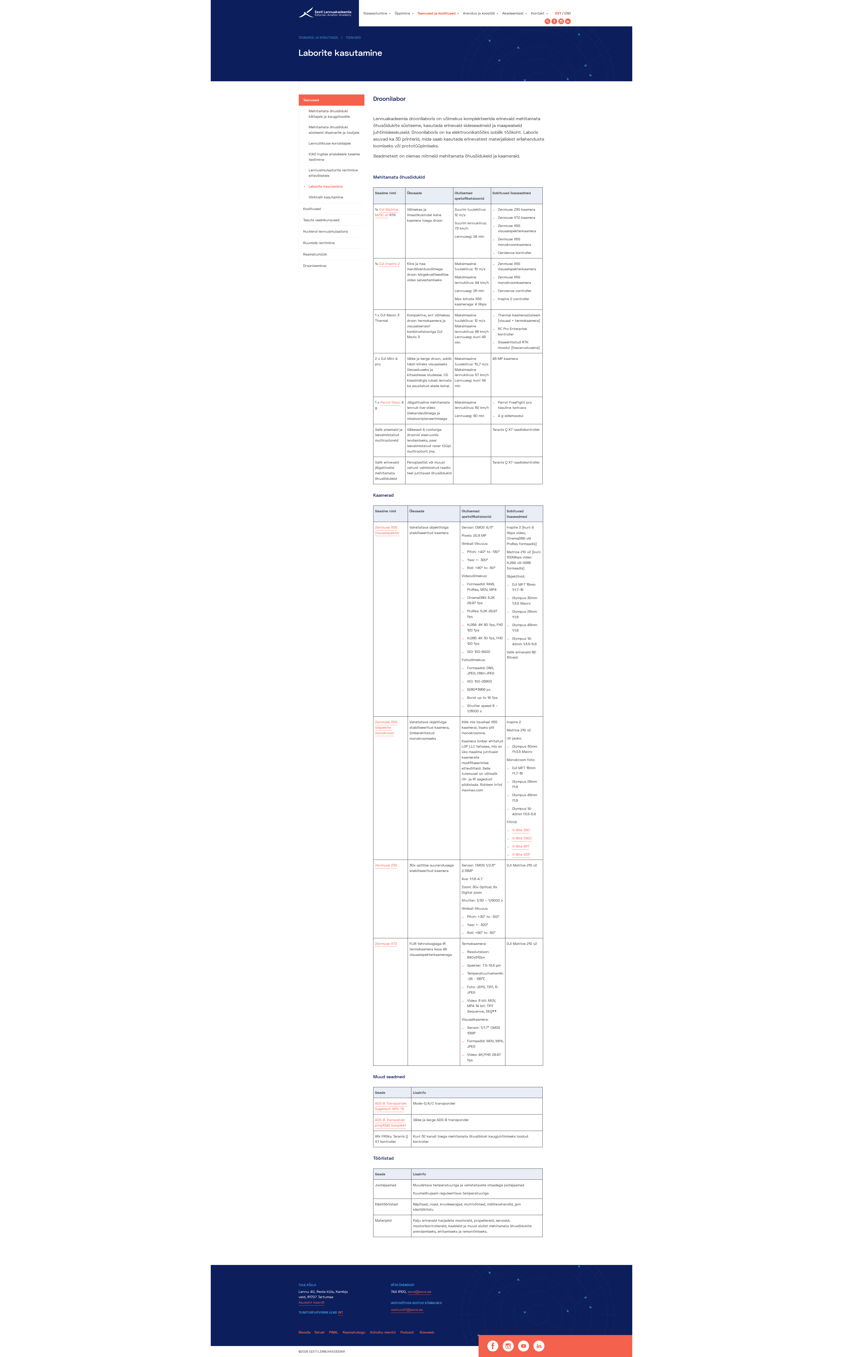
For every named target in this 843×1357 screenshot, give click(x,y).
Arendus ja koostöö (479, 13)
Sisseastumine (375, 13)
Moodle (305, 1332)
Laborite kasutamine (326, 186)
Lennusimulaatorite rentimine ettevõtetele (333, 173)
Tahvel (319, 1332)
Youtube (523, 1346)
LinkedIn (538, 1346)
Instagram (508, 1346)
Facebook (492, 1346)
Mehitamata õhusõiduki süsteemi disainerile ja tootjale (334, 129)
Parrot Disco (390, 402)
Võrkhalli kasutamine (326, 197)
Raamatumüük (315, 254)
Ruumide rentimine (319, 243)
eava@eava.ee (419, 1291)
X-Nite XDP (521, 854)
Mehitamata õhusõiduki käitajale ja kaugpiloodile (329, 113)
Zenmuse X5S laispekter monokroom (386, 727)
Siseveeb (427, 1332)
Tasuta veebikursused (321, 220)
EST (558, 13)
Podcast (407, 1332)
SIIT (340, 1312)
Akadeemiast (513, 13)
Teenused (353, 37)
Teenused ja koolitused (437, 13)
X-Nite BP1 (520, 846)
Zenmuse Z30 (386, 865)
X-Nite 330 (521, 830)
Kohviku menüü (383, 1332)
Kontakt (537, 13)
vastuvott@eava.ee (407, 1309)
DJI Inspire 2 (389, 263)
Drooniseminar (315, 265)
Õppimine (402, 13)
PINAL (333, 1332)
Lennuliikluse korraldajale (330, 143)
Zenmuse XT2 (386, 943)
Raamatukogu (354, 1332)
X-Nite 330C (522, 838)
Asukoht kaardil (311, 1302)
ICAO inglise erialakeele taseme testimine (334, 156)
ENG (567, 13)
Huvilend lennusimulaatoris (325, 231)
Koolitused (312, 209)
